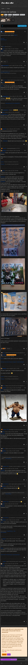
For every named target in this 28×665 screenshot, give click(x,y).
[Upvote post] (24, 42)
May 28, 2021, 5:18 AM (14, 486)
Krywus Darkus (5, 65)
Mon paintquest (8, 458)
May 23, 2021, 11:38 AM (13, 48)
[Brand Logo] (7, 3)
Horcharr (4, 150)
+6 (13, 20)
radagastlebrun (5, 96)
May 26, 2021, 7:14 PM (14, 368)
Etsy (14, 531)
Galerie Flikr (3, 554)
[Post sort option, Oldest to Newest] (2, 26)
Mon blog (2, 38)
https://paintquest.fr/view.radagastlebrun (12, 103)
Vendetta (4, 354)
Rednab (4, 519)
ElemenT (4, 128)
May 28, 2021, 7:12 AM (14, 538)
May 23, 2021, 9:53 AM (9, 33)
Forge (2, 14)
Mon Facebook (3, 532)
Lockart (4, 538)
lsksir (3, 48)
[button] (2, 663)
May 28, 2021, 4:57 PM (13, 563)
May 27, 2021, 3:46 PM (13, 431)
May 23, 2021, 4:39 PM (17, 96)
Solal (4, 46)
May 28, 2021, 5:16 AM (13, 468)
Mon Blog (2, 361)
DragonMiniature (10, 531)
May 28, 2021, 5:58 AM (14, 519)
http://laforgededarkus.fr (5, 72)
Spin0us (4, 450)
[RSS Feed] (16, 16)
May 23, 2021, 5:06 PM (13, 112)
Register (4, 654)
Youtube (2, 161)
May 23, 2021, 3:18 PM (9, 83)
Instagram (2, 164)
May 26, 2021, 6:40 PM (13, 170)
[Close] (25, 629)
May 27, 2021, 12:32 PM (15, 387)
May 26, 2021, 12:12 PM (15, 128)
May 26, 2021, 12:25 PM (15, 150)
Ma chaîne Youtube (8, 361)
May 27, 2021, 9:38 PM (14, 450)
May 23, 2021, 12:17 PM (17, 65)
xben (3, 31)
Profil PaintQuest (9, 554)
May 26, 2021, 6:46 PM (9, 356)
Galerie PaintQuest (20, 361)
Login (9, 654)
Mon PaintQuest (4, 39)
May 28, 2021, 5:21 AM (13, 503)
